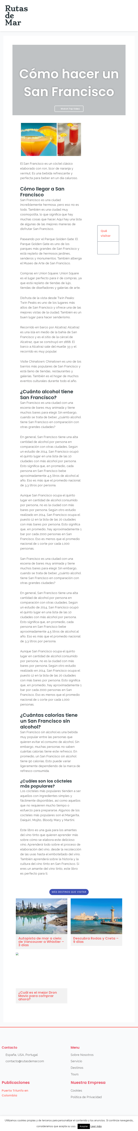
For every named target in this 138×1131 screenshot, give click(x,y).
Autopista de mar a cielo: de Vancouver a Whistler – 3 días (41, 941)
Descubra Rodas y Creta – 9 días (96, 940)
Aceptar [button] (84, 1126)
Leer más (96, 1126)
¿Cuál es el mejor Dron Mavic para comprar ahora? (37, 996)
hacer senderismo (57, 317)
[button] (130, 15)
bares (40, 407)
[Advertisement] (108, 171)
